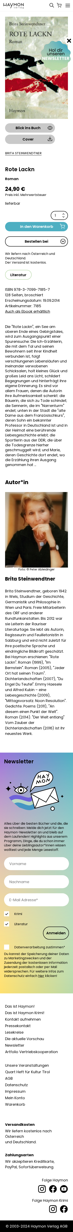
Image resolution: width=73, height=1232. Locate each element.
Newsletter (14, 1045)
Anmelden (56, 933)
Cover (28, 139)
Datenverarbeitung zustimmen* (39, 947)
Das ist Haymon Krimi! (24, 1012)
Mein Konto (15, 1097)
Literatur (18, 274)
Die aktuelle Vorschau (24, 1038)
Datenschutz (16, 1084)
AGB (9, 1078)
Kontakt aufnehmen (23, 1019)
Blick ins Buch (28, 127)
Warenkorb (15, 1104)
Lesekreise (14, 1032)
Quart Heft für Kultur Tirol (27, 1071)
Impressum (15, 1091)
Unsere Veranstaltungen (27, 1065)
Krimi (18, 914)
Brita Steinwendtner (23, 153)
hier (41, 975)
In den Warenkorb (36, 226)
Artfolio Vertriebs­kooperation (31, 1051)
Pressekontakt (18, 1025)
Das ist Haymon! (20, 1006)
